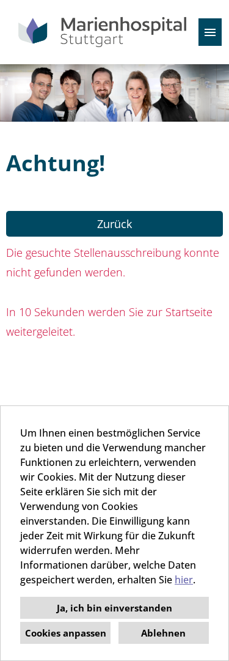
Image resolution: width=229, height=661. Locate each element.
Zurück (114, 223)
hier (184, 579)
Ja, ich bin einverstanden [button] (114, 608)
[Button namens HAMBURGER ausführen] (210, 32)
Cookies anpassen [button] (65, 633)
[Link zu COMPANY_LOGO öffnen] (102, 32)
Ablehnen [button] (163, 633)
